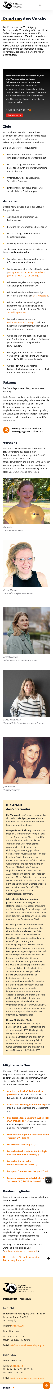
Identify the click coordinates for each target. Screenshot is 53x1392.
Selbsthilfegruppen (16, 312)
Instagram (13, 272)
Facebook (26, 272)
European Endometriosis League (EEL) (26, 1171)
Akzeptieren (13, 115)
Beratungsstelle (40, 295)
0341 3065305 (18, 1325)
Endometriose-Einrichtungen (21, 322)
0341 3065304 (18, 1366)
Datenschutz (10, 1299)
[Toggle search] (40, 5)
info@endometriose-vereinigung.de (21, 1251)
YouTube (38, 272)
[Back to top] (46, 1385)
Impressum (25, 1299)
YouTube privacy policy (17, 109)
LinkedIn (32, 275)
